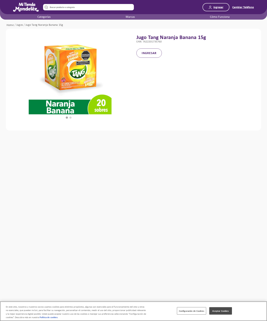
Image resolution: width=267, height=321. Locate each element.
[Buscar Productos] (45, 7)
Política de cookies (49, 317)
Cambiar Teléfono (243, 7)
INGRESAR (149, 53)
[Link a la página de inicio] (10, 25)
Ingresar (218, 7)
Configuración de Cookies (191, 310)
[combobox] (88, 7)
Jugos (19, 24)
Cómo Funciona (220, 17)
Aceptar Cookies (220, 310)
